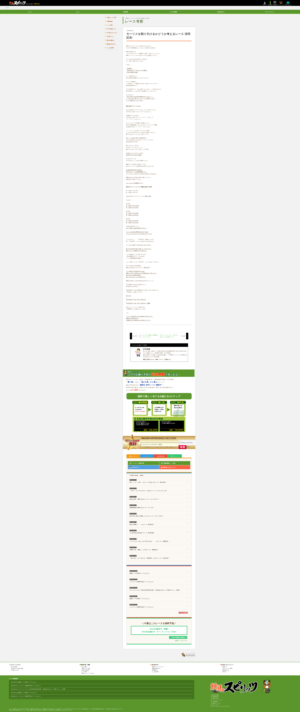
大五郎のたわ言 (15, 670)
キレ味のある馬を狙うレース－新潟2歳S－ (142, 531)
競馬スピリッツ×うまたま (87, 673)
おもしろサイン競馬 (227, 668)
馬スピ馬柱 (84, 666)
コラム (78, 12)
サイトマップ (215, 704)
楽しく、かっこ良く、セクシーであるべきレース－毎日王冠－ (148, 481)
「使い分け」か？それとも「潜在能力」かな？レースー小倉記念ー (149, 557)
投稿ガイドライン (216, 703)
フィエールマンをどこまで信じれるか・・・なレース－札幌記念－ (149, 540)
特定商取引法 (215, 696)
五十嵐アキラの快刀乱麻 (17, 668)
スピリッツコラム (16, 664)
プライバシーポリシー (217, 699)
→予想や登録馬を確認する (178, 637)
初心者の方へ (221, 12)
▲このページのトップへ (188, 654)
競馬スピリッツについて (158, 666)
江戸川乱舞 (146, 349)
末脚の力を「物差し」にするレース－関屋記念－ (144, 548)
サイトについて (269, 12)
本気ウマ (224, 671)
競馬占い (224, 666)
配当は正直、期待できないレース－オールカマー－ (145, 498)
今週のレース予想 (85, 668)
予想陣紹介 (154, 670)
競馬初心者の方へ (156, 668)
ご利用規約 (215, 701)
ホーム (30, 12)
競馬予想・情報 (85, 664)
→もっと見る (183, 612)
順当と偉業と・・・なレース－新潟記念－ (142, 523)
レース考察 (84, 671)
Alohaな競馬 (14, 666)
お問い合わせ (215, 698)
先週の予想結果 (85, 670)
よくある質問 (173, 12)
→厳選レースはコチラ (180, 640)
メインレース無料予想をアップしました (142, 581)
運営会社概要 (215, 695)
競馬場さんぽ (225, 670)
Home (7, 7)
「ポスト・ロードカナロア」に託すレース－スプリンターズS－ (149, 489)
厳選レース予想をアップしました (140, 573)
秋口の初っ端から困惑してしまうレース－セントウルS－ (147, 515)
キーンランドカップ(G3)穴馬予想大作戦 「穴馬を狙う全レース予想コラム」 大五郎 (155, 590)
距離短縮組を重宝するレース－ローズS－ (142, 506)
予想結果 (125, 12)
